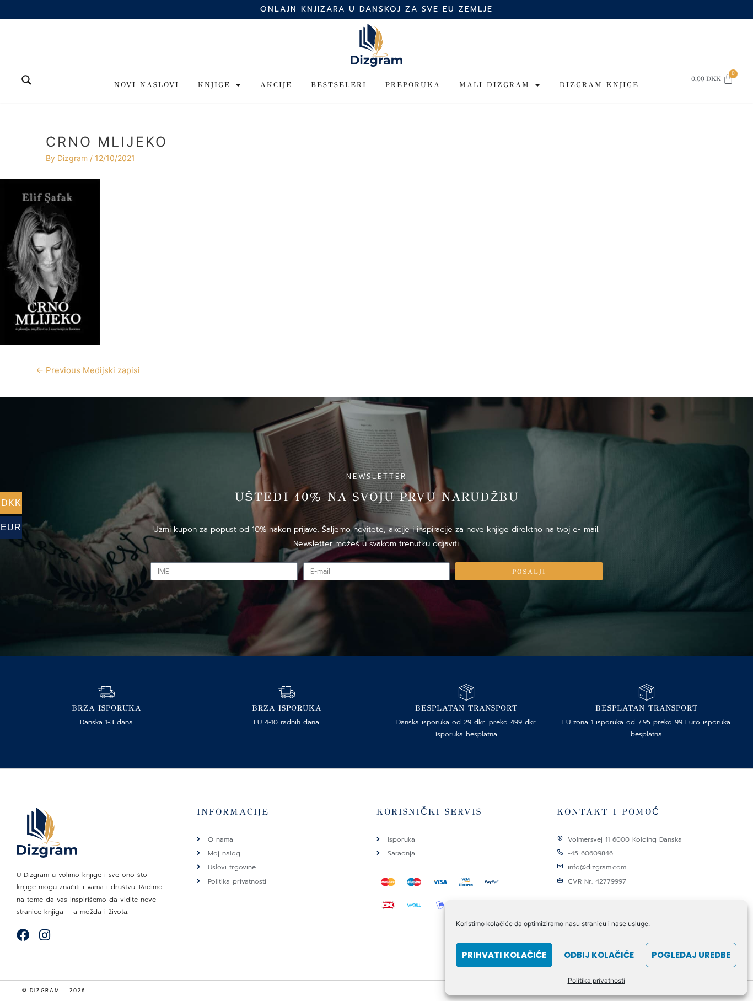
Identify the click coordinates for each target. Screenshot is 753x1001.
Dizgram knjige (599, 84)
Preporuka (412, 84)
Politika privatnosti (596, 980)
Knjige (214, 84)
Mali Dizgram (494, 84)
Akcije (276, 84)
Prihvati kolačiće (504, 955)
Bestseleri (339, 84)
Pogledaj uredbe (691, 955)
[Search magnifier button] (26, 80)
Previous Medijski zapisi (88, 370)
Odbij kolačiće (599, 955)
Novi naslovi (146, 84)
